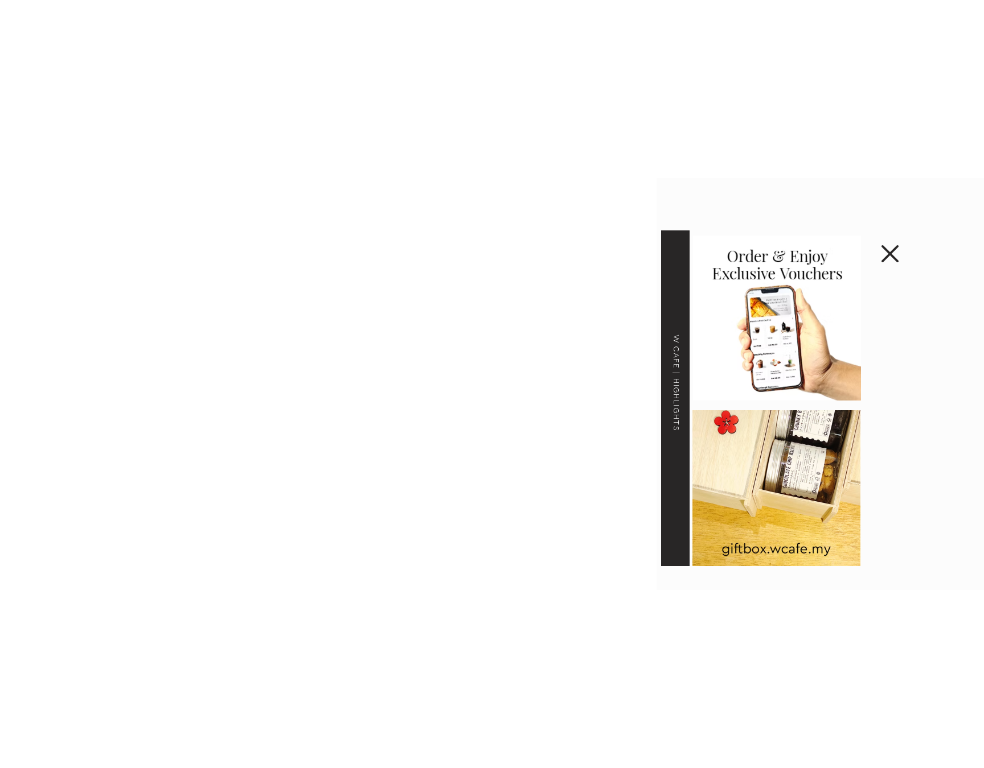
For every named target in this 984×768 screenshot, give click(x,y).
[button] (890, 253)
